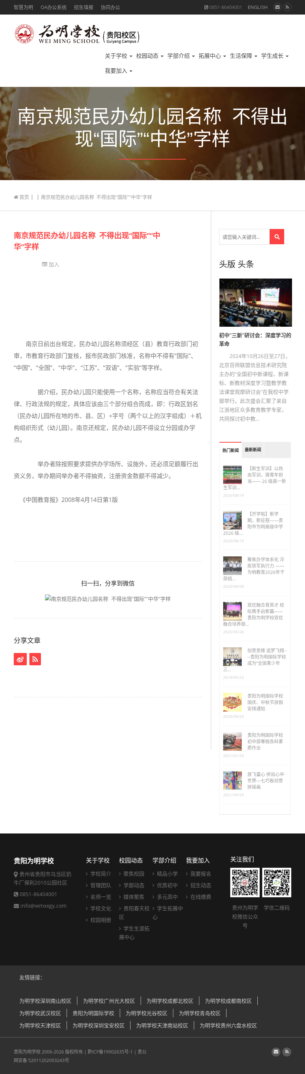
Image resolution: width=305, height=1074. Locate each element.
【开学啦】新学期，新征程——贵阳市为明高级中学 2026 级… (253, 523)
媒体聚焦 (133, 896)
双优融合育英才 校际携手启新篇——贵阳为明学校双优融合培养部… (253, 614)
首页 (23, 197)
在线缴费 (200, 896)
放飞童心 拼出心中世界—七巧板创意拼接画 (265, 780)
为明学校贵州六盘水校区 (228, 1025)
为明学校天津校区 (40, 1025)
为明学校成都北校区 (170, 1000)
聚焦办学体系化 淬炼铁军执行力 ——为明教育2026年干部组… (254, 569)
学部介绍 (179, 56)
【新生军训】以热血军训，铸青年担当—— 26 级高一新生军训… (254, 478)
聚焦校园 (133, 873)
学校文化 (100, 908)
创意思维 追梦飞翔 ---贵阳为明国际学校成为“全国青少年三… (255, 660)
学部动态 (133, 885)
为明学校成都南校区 (228, 1000)
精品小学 (166, 873)
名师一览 (100, 896)
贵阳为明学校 (27, 1052)
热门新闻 (230, 450)
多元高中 (166, 896)
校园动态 (148, 56)
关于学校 (117, 56)
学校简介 (100, 873)
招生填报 (83, 7)
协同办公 (110, 7)
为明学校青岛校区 (200, 1013)
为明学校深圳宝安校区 (99, 1025)
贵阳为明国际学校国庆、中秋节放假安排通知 (265, 702)
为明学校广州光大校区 (109, 1000)
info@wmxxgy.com (43, 905)
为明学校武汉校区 (40, 1013)
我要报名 (200, 873)
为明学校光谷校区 (146, 1013)
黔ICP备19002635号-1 (110, 1052)
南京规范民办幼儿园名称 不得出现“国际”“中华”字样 (87, 241)
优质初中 (166, 885)
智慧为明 (23, 7)
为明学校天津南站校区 (162, 1025)
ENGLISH (258, 7)
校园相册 (100, 919)
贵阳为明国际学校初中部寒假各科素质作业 (265, 741)
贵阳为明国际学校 (93, 1013)
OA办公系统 (54, 7)
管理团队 (100, 885)
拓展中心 (210, 56)
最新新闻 (253, 450)
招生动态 (200, 885)
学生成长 (273, 56)
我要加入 (117, 70)
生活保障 (242, 56)
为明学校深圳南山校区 (45, 1000)
